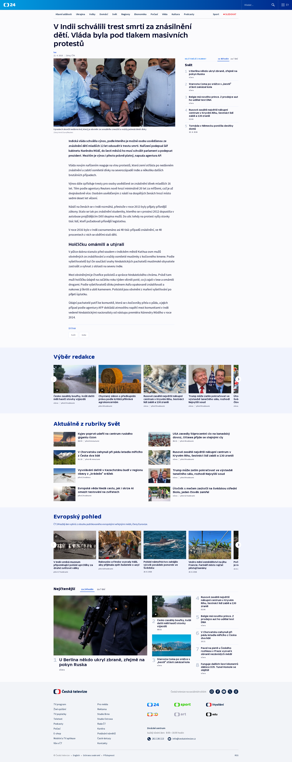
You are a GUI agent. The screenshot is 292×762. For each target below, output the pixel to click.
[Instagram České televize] (211, 691)
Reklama (102, 709)
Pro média (102, 704)
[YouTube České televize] (223, 691)
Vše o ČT (58, 743)
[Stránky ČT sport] (182, 704)
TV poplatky (60, 713)
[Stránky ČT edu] (211, 714)
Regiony (125, 14)
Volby (92, 14)
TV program (60, 704)
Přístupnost (108, 755)
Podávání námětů (106, 733)
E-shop (57, 733)
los (55, 52)
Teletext (58, 718)
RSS (236, 755)
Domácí (104, 14)
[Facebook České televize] (217, 691)
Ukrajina (80, 14)
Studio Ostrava (105, 718)
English (76, 755)
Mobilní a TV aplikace (64, 738)
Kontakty (102, 743)
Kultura (176, 14)
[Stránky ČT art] (180, 714)
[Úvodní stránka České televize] (71, 691)
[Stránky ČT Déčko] (152, 714)
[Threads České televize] (236, 691)
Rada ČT (101, 723)
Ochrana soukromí (91, 755)
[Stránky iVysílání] (215, 704)
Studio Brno (103, 713)
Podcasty (189, 14)
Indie (84, 335)
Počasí (154, 14)
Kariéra (101, 728)
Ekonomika (140, 14)
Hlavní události (64, 14)
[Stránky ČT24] (153, 704)
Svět (114, 14)
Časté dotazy (104, 738)
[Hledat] (273, 5)
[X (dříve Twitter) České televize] (230, 691)
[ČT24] (9, 5)
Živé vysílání (60, 709)
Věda (164, 14)
